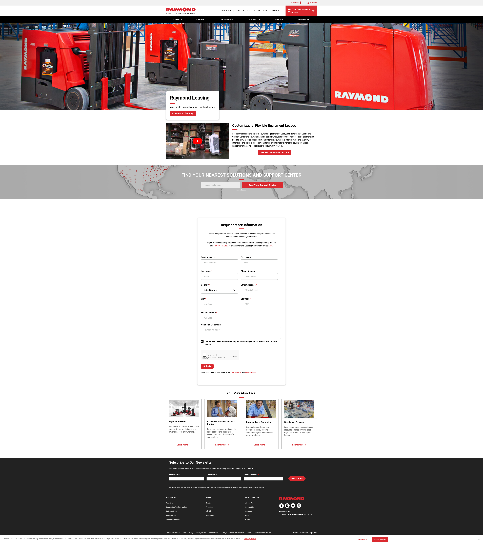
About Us (249, 503)
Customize (362, 539)
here (270, 246)
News (247, 519)
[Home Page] (181, 10)
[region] (241, 539)
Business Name (208, 312)
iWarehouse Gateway (263, 533)
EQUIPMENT (201, 19)
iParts (208, 503)
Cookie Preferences (173, 533)
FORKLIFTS (177, 19)
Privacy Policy (250, 372)
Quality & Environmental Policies (232, 533)
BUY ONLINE (275, 11)
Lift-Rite (209, 511)
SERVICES (279, 19)
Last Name (206, 271)
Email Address (208, 257)
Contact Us (249, 507)
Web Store (210, 515)
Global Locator (241, 190)
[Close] (479, 539)
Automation (171, 515)
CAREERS (294, 3)
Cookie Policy (188, 533)
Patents (249, 533)
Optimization (171, 511)
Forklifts (169, 503)
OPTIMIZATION (227, 19)
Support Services (173, 519)
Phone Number (248, 271)
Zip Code (245, 299)
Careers (248, 511)
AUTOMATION (254, 19)
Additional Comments (211, 325)
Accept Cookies (379, 539)
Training (209, 507)
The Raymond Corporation (281, 506)
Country (205, 285)
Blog (247, 515)
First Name (246, 257)
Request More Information (274, 152)
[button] (309, 3)
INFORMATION (303, 19)
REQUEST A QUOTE (243, 11)
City (203, 299)
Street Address (248, 285)
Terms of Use (236, 372)
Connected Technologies (176, 507)
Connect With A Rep (182, 113)
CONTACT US (226, 11)
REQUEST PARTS (260, 11)
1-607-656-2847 (220, 246)
